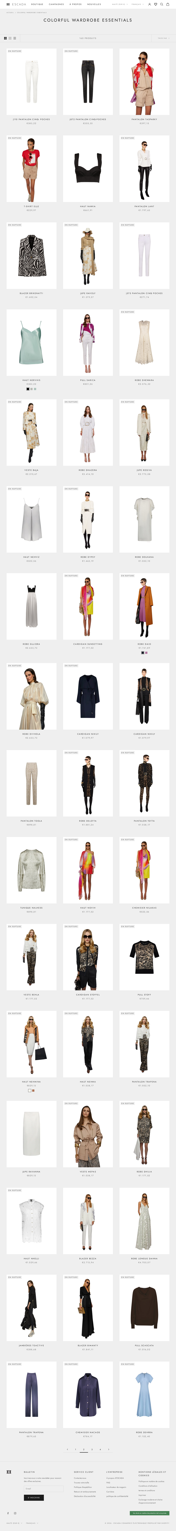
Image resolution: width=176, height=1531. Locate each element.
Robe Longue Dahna (144, 1258)
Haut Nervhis (31, 380)
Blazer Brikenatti (31, 293)
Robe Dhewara (144, 380)
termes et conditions (147, 1490)
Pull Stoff (144, 994)
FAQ (108, 1482)
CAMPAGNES (56, 4)
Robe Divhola (32, 734)
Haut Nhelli (31, 1258)
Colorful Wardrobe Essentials (32, 13)
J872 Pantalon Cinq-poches (88, 119)
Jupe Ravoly (88, 293)
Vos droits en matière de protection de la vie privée (149, 1513)
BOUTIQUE (37, 4)
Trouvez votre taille (81, 1482)
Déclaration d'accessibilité (84, 1496)
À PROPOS (76, 4)
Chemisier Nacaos (88, 1432)
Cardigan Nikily (88, 734)
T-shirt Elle (31, 206)
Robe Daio (144, 644)
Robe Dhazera (88, 470)
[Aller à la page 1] (67, 1449)
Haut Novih (88, 907)
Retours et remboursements (85, 1491)
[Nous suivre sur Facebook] (8, 1513)
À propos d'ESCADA (115, 1478)
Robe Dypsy (88, 557)
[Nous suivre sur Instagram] (15, 1513)
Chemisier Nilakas (144, 907)
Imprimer (142, 1495)
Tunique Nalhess (31, 907)
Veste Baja (31, 470)
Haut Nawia (88, 206)
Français (136, 4)
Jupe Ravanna (32, 1171)
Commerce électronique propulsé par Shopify (145, 1523)
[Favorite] (155, 4)
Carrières (110, 1491)
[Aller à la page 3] (109, 1449)
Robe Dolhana (144, 557)
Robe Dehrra (144, 1432)
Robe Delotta (88, 821)
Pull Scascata (144, 1345)
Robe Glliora (31, 644)
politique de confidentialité (117, 1496)
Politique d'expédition (83, 1487)
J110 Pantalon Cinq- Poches (31, 119)
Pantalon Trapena (144, 1081)
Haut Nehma (88, 1081)
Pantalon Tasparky (144, 119)
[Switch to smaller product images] (10, 38)
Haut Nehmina (31, 1081)
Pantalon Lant (144, 206)
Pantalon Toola (31, 821)
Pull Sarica (88, 380)
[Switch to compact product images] (14, 38)
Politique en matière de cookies (151, 1481)
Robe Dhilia (144, 1171)
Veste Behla (32, 994)
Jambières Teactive (31, 1345)
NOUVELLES (94, 4)
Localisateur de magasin (116, 1487)
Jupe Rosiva (144, 470)
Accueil (10, 13)
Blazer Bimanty (88, 1345)
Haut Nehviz (31, 557)
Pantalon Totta (144, 821)
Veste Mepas (88, 1171)
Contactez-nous (80, 1478)
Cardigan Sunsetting (87, 644)
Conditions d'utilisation (148, 1486)
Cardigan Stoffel (88, 994)
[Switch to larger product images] (5, 38)
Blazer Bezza (88, 1258)
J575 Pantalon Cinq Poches (144, 293)
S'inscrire (34, 1497)
